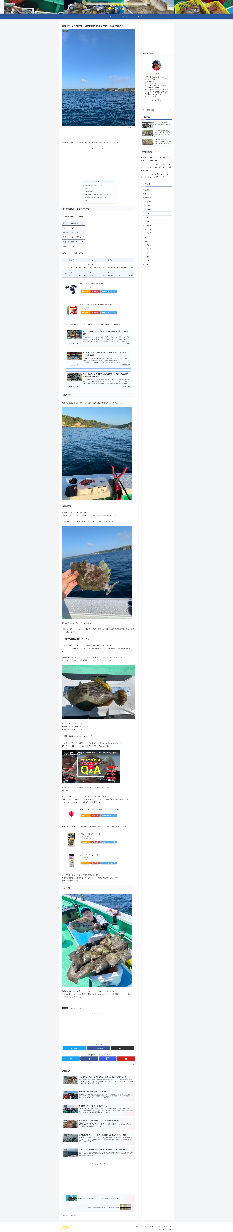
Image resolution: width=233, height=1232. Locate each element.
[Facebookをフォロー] (89, 1058)
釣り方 (148, 221)
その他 (147, 190)
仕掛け (148, 217)
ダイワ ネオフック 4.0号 (89, 855)
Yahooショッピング (108, 291)
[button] (170, 110)
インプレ (148, 194)
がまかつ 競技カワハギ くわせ (91, 834)
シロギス (148, 225)
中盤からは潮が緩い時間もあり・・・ (98, 194)
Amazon (85, 291)
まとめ (87, 200)
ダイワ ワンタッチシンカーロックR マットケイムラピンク (101, 810)
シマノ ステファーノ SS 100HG (92, 283)
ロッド (148, 213)
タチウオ (148, 229)
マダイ (147, 237)
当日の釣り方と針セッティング (96, 197)
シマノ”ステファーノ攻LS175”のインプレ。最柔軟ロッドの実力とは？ (155, 175)
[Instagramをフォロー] (107, 1058)
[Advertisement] (98, 134)
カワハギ (73, 1008)
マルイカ (148, 241)
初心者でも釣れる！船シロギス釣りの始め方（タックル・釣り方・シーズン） (156, 159)
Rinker (87, 285)
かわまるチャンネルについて (163, 1226)
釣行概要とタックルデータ (93, 186)
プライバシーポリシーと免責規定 (143, 1226)
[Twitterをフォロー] (71, 1058)
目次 (95, 181)
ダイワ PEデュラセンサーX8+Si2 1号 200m (96, 304)
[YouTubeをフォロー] (126, 1058)
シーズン (149, 206)
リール (148, 209)
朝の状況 (89, 191)
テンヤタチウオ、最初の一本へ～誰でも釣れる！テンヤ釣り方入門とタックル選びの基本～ (156, 167)
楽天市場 (95, 291)
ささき (156, 74)
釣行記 (87, 188)
